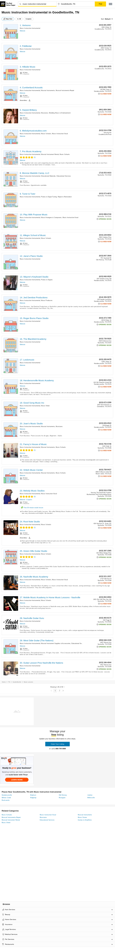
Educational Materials (48, 176)
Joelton (89, 795)
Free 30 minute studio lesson (33, 507)
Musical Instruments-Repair (65, 90)
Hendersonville (7, 795)
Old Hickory (63, 795)
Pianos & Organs (47, 280)
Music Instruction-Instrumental (30, 28)
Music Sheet (45, 406)
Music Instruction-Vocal (60, 133)
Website (22, 31)
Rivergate (62, 797)
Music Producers (46, 300)
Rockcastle (5, 800)
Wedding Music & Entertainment (60, 113)
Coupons (29, 499)
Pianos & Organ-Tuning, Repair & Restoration (56, 197)
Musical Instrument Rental (50, 154)
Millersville (91, 797)
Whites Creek (6, 797)
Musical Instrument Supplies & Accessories (55, 643)
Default (108, 19)
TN (9, 682)
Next (63, 690)
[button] (110, 4)
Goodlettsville (17, 682)
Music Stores (82, 817)
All (20, 19)
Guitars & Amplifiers (85, 820)
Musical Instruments (48, 90)
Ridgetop (33, 797)
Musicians (44, 113)
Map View (9, 19)
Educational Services (64, 176)
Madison (33, 795)
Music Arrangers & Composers (51, 217)
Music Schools (46, 133)
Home (4, 682)
